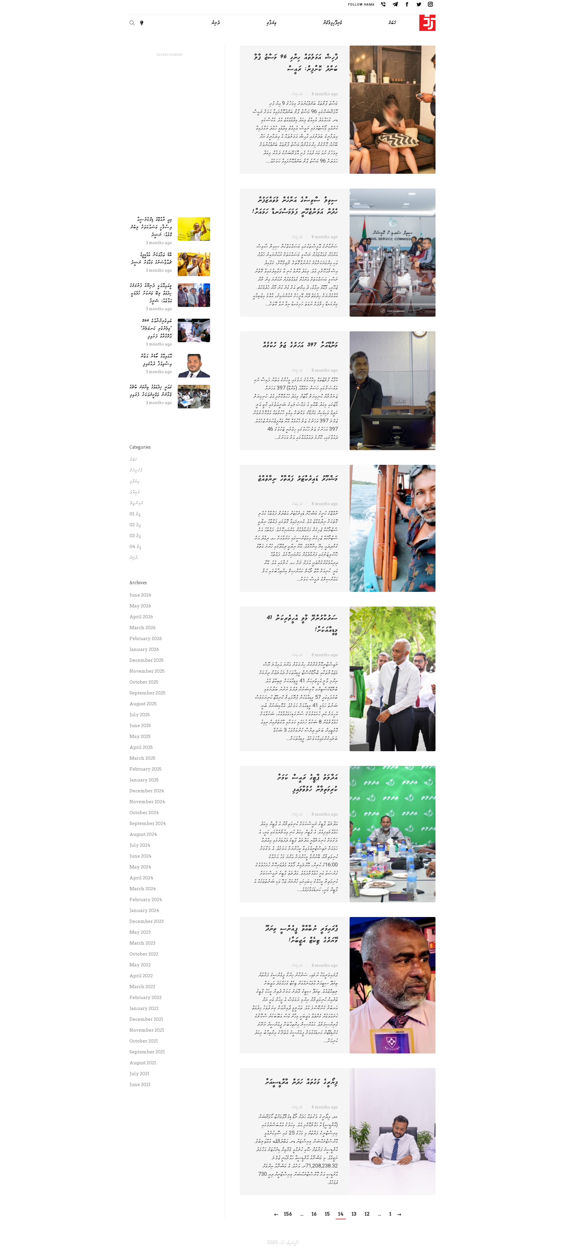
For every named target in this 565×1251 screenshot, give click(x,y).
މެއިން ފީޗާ (136, 503)
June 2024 (140, 856)
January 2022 (144, 1008)
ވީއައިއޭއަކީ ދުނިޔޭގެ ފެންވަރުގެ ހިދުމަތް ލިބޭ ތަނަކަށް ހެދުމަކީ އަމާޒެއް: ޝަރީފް (151, 293)
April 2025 (141, 747)
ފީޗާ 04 (135, 546)
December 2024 (146, 791)
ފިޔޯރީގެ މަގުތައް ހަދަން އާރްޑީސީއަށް (301, 1082)
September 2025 (147, 693)
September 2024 (147, 823)
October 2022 (143, 954)
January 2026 (144, 649)
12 (367, 1214)
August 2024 (143, 834)
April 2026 (141, 616)
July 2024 (139, 845)
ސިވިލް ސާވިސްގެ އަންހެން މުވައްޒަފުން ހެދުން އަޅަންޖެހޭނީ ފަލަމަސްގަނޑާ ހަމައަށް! (295, 206)
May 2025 (140, 736)
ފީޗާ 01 (134, 514)
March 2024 (142, 888)
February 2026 (145, 638)
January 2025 (144, 780)
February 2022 (145, 997)
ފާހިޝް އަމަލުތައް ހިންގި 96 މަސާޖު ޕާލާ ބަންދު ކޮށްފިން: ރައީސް (296, 63)
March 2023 (142, 943)
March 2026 (142, 627)
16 (314, 1214)
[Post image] (194, 229)
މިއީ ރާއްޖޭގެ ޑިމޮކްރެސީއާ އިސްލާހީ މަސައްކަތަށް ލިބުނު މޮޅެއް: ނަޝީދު (151, 227)
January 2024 (144, 910)
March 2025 (142, 758)
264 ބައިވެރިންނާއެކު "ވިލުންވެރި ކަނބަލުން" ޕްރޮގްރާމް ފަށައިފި (156, 328)
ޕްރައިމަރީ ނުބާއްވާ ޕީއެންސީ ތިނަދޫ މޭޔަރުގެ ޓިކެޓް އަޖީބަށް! (301, 934)
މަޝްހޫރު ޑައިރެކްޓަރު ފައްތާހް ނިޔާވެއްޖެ (298, 479)
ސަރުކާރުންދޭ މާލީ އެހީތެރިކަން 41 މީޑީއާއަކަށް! (302, 624)
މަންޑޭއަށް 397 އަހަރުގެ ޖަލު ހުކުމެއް (300, 345)
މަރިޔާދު (134, 492)
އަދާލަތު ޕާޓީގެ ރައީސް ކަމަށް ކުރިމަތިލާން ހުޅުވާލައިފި (307, 783)
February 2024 (145, 899)
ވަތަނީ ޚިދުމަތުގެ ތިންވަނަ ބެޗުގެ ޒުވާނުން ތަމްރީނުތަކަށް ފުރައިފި (150, 390)
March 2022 (142, 986)
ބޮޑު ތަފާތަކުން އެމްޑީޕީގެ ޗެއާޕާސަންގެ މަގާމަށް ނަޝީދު (151, 258)
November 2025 (146, 671)
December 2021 (146, 1019)
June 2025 (140, 725)
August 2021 (142, 1062)
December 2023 (146, 921)
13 (354, 1214)
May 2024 (140, 867)
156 (288, 1214)
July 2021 (139, 1073)
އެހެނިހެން (135, 470)
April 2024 (141, 878)
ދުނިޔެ (133, 557)
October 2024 (144, 812)
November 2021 (146, 1030)
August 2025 (143, 703)
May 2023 (140, 932)
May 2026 (140, 606)
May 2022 (140, 965)
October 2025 (143, 682)
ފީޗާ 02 (135, 524)
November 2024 (147, 801)
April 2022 (141, 975)
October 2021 (143, 1041)
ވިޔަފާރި (134, 481)
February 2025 (145, 769)
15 (327, 1214)
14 (340, 1214)
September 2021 (147, 1052)
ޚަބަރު (133, 459)
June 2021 (140, 1084)
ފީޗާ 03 (135, 535)
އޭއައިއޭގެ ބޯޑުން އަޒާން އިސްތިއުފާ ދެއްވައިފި (156, 360)
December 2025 (146, 660)
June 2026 (140, 595)
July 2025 (139, 714)
